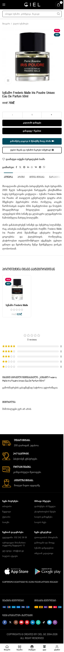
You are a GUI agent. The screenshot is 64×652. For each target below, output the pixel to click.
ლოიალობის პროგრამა (46, 537)
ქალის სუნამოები (20, 23)
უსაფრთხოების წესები (45, 511)
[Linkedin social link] (28, 167)
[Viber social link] (44, 167)
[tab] (8, 177)
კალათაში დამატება (32, 122)
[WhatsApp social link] (32, 167)
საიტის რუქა (40, 522)
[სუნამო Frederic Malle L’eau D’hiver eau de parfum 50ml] (17, 289)
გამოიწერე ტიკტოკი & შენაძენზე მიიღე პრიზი (30, 141)
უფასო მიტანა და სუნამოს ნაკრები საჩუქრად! (30, 150)
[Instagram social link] (16, 622)
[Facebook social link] (16, 167)
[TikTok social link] (43, 622)
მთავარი (6, 23)
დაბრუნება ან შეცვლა (45, 506)
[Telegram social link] (40, 167)
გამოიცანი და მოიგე (44, 542)
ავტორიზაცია (50, 387)
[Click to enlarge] (8, 80)
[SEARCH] (58, 14)
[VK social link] (36, 167)
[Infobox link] (32, 443)
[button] (17, 298)
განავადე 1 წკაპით (32, 130)
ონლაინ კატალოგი (43, 553)
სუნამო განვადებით (44, 547)
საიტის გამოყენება (43, 516)
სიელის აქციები (10, 556)
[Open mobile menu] (4, 5)
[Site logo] (32, 4)
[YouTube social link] (21, 622)
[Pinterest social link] (24, 167)
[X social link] (20, 167)
